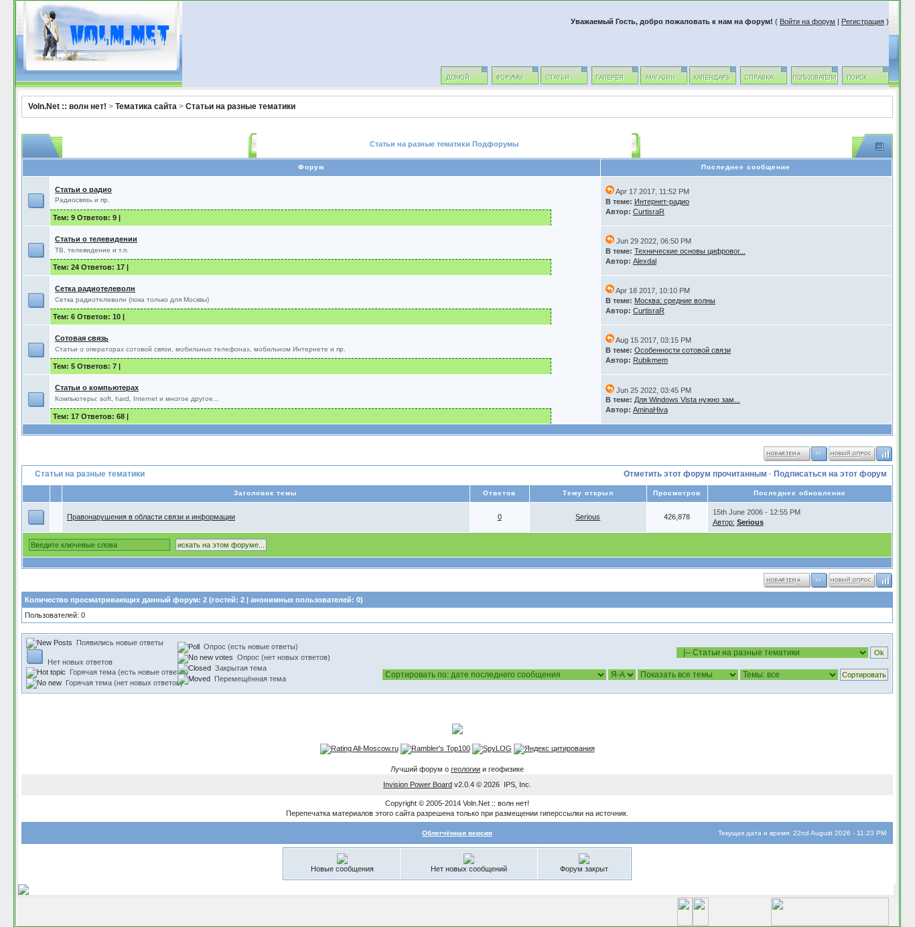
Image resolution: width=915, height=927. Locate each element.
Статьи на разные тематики (240, 106)
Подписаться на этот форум (830, 474)
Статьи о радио (83, 189)
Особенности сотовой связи (682, 350)
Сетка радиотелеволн (95, 288)
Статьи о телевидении (96, 239)
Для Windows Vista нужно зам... (687, 400)
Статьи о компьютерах (97, 388)
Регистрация (862, 21)
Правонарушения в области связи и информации (151, 517)
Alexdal (644, 261)
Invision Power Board (417, 784)
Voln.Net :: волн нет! (67, 106)
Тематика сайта (146, 106)
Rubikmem (650, 360)
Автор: (724, 522)
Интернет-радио (661, 201)
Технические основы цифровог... (690, 251)
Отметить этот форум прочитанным (695, 474)
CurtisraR (648, 211)
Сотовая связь (82, 338)
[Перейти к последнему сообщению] (610, 191)
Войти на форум (807, 21)
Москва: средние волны (674, 301)
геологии (465, 769)
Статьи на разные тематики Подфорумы (444, 144)
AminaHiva (650, 410)
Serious (587, 517)
